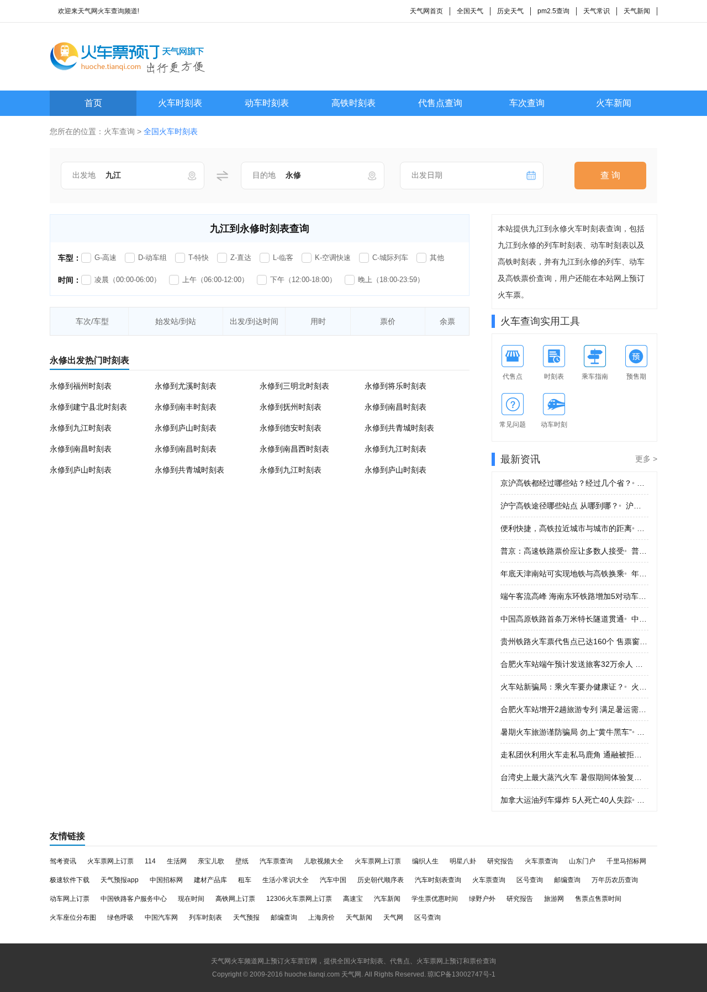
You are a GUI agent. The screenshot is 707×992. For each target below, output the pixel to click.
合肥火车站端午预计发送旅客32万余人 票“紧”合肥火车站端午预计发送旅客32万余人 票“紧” (574, 664)
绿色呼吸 (120, 917)
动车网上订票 (69, 899)
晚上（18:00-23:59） (391, 279)
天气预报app (120, 880)
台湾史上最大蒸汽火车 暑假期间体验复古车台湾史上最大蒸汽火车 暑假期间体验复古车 (574, 777)
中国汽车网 (161, 917)
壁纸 (242, 861)
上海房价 (321, 917)
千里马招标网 (626, 861)
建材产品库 (210, 880)
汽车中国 (333, 880)
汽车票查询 (276, 861)
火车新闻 (613, 103)
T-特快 (198, 257)
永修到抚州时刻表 (290, 406)
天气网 (393, 917)
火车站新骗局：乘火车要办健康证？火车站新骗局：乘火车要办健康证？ (574, 686)
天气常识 (596, 11)
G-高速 (105, 257)
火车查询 (119, 131)
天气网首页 (426, 11)
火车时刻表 (180, 103)
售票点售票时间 (598, 899)
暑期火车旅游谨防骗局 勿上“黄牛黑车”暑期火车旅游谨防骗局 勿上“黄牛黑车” (574, 732)
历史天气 (510, 11)
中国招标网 (166, 880)
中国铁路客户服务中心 (134, 899)
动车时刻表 (267, 103)
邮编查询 (567, 880)
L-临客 (283, 257)
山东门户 (582, 861)
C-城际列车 (390, 257)
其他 (437, 257)
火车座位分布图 (73, 917)
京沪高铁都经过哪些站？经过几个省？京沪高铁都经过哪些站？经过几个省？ (574, 483)
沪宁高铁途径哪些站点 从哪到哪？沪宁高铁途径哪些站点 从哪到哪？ (574, 505)
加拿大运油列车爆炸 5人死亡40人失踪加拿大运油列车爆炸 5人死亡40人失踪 (574, 799)
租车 (244, 880)
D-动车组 (152, 257)
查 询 (610, 175)
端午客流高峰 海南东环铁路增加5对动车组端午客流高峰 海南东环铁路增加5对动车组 (574, 596)
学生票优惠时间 (434, 899)
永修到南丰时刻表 (186, 406)
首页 (93, 103)
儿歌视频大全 (324, 861)
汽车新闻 (387, 899)
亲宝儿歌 (211, 861)
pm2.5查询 (553, 11)
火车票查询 (541, 861)
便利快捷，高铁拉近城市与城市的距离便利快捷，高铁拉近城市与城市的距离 (574, 528)
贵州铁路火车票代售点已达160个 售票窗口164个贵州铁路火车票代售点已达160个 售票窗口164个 (574, 641)
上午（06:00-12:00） (215, 279)
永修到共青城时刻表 (399, 427)
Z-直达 (240, 257)
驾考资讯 (63, 861)
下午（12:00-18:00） (303, 279)
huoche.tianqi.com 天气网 (322, 974)
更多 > (646, 458)
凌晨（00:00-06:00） (127, 279)
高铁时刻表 (353, 103)
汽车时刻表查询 (438, 880)
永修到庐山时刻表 (186, 427)
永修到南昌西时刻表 (294, 448)
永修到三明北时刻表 (294, 385)
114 (150, 861)
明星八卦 (463, 861)
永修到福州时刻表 (81, 385)
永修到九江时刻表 (81, 427)
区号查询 (529, 880)
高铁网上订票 (235, 899)
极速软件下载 (69, 880)
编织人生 (425, 861)
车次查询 (527, 103)
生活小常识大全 (285, 880)
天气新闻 (637, 11)
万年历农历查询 (615, 880)
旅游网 (554, 899)
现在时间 (191, 899)
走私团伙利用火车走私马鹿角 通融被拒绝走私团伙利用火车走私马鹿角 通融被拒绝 (574, 754)
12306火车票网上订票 (299, 899)
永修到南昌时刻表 (395, 406)
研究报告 (500, 861)
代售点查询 (440, 103)
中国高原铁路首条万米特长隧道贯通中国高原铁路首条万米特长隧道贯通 (574, 618)
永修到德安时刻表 (290, 427)
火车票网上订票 (110, 861)
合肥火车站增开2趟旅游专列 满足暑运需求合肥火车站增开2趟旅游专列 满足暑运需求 (574, 709)
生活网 (177, 861)
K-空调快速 (333, 257)
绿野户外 (482, 899)
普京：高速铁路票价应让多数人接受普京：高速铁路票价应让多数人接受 (574, 551)
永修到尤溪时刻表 (186, 385)
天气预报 (246, 917)
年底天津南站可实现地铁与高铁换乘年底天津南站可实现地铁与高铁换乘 (574, 573)
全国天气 (470, 11)
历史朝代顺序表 (380, 880)
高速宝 (353, 899)
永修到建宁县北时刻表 (88, 406)
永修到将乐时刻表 (395, 385)
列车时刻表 (205, 917)
